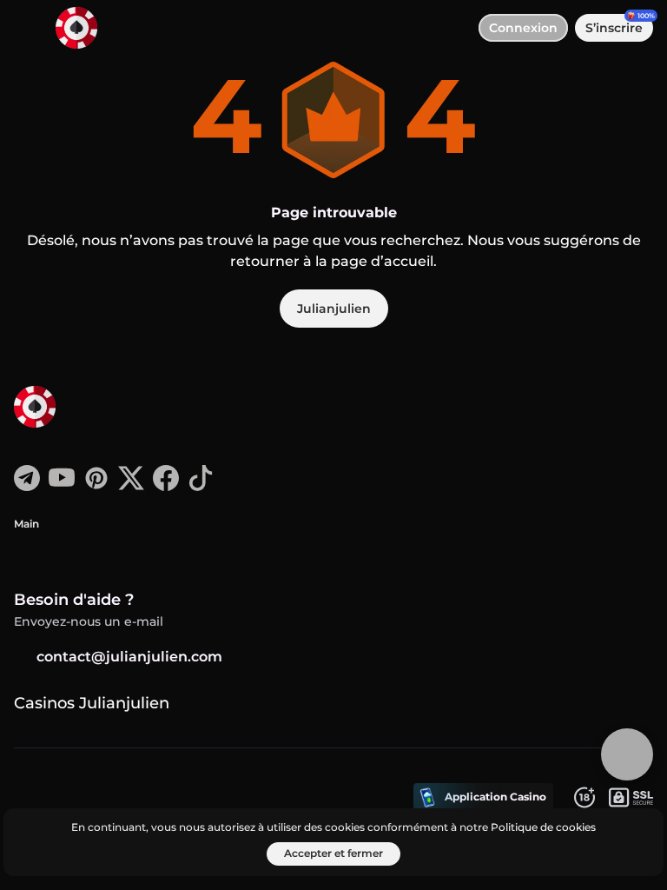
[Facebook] (166, 486)
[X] (131, 486)
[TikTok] (201, 486)
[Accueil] (69, 28)
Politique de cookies (543, 827)
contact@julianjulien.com (129, 656)
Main (26, 523)
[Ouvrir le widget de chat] (627, 754)
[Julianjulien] (79, 408)
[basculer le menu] (28, 28)
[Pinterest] (96, 486)
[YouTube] (62, 486)
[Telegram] (27, 486)
